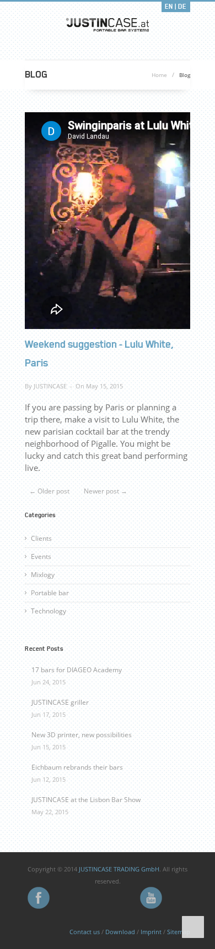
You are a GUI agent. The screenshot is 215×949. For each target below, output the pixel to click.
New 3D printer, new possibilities (81, 734)
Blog (184, 75)
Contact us (84, 932)
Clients (41, 538)
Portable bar (50, 592)
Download (120, 932)
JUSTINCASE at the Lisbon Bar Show (86, 799)
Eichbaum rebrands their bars (77, 767)
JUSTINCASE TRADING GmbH (119, 869)
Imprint (151, 932)
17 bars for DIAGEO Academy (76, 669)
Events (41, 556)
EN (169, 6)
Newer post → (105, 491)
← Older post (49, 491)
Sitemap (178, 932)
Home (159, 75)
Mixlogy (43, 574)
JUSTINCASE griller (60, 702)
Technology (48, 611)
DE (182, 6)
